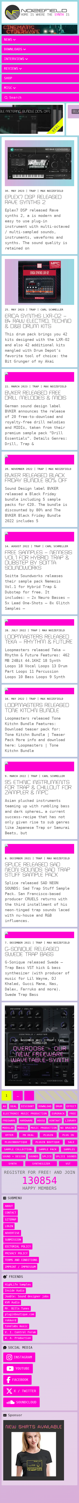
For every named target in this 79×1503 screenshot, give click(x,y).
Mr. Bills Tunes (17, 1308)
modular (8, 1127)
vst (68, 1163)
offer (9, 1135)
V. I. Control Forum (20, 1332)
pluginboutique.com (19, 1314)
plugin (48, 1135)
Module (22, 1127)
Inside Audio (14, 1290)
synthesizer (41, 1163)
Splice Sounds (66, 1156)
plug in (68, 1135)
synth (13, 1163)
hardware (26, 1120)
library (70, 1120)
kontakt (55, 1120)
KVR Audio (12, 1302)
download (44, 1106)
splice (47, 1156)
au (4, 1106)
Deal (13, 1106)
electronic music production (25, 1113)
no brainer (68, 1127)
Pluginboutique (16, 1142)
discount (27, 1106)
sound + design (13, 1156)
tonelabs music (16, 1326)
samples (69, 1149)
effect (71, 1106)
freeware (9, 1120)
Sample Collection (18, 1149)
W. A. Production (18, 1338)
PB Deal (28, 1135)
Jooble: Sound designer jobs (27, 1296)
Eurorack (58, 1113)
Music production (44, 1127)
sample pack (48, 1149)
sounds (33, 1156)
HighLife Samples (18, 1284)
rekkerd (10, 1320)
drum (59, 1106)
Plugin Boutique (47, 1142)
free (72, 1113)
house (41, 1120)
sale (71, 1142)
